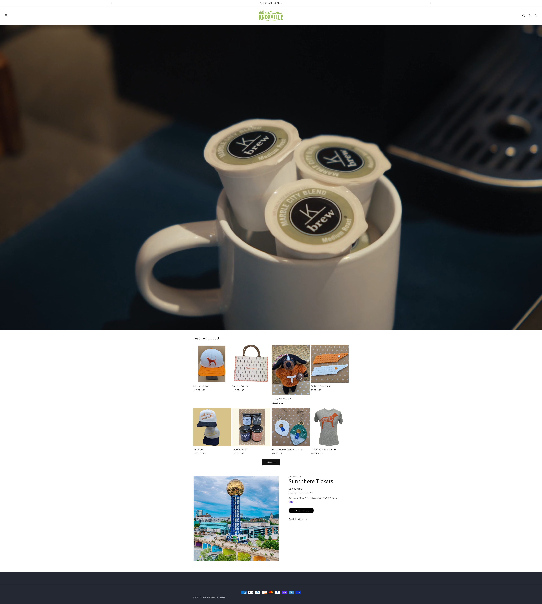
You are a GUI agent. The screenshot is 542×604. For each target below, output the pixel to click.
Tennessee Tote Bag (240, 386)
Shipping (292, 493)
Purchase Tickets (301, 510)
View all (271, 462)
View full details (296, 519)
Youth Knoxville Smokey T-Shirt (323, 449)
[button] (6, 15)
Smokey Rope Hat (200, 386)
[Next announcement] (431, 3)
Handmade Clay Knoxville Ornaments (287, 449)
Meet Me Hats (198, 449)
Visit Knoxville (204, 597)
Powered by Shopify (217, 597)
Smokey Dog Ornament (281, 399)
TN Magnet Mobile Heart (321, 386)
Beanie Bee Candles (240, 449)
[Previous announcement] (111, 3)
